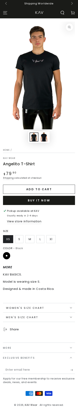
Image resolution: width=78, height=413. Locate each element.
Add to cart (39, 189)
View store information (24, 221)
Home (6, 150)
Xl (51, 239)
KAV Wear (9, 158)
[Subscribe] (72, 369)
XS (8, 239)
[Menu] (5, 12)
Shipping (8, 177)
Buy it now (39, 200)
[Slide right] (71, 3)
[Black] (6, 255)
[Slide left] (6, 3)
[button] (62, 12)
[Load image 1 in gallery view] (34, 137)
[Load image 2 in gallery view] (44, 137)
